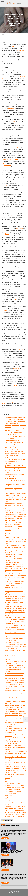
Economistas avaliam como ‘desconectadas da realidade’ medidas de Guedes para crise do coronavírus (15, 785)
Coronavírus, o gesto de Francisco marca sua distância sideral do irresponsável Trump (14, 791)
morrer (23, 268)
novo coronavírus (16, 46)
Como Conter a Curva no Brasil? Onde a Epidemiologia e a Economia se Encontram (16, 570)
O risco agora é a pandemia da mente (15, 531)
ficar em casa (19, 228)
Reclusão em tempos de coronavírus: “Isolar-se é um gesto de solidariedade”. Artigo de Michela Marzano (15, 446)
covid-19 (14, 299)
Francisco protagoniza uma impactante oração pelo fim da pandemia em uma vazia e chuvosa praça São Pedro (15, 547)
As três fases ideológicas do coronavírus (16, 751)
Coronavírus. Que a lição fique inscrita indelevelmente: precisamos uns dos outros (15, 652)
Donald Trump (7, 165)
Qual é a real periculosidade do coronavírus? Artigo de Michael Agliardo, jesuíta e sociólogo (16, 505)
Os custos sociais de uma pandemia (14, 810)
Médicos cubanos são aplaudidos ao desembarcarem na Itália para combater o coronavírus (15, 724)
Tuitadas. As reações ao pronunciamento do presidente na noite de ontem (15, 480)
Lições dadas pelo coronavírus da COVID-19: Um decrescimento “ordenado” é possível (14, 741)
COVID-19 (20, 349)
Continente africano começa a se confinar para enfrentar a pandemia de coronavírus (15, 528)
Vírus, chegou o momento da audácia (15, 581)
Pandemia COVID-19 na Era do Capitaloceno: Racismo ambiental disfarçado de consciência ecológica (14, 564)
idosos (13, 121)
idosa (3, 72)
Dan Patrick (17, 198)
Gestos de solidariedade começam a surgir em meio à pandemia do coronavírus (14, 657)
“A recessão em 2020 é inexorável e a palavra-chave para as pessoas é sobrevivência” (15, 634)
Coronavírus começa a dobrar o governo (15, 493)
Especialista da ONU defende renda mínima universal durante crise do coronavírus (14, 674)
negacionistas (20, 50)
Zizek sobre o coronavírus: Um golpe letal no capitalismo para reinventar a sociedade (15, 747)
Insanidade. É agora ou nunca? (13, 488)
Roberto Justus (17, 147)
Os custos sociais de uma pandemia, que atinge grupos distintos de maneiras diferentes (15, 776)
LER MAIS (5, 838)
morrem (4, 163)
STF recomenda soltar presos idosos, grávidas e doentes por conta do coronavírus (15, 461)
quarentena (13, 215)
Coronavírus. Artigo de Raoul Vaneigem (15, 757)
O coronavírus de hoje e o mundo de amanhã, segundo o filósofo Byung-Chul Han (15, 718)
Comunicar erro (7, 820)
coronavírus (5, 185)
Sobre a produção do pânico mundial (15, 737)
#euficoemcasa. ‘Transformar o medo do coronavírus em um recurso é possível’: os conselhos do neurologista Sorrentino (16, 814)
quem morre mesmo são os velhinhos (13, 159)
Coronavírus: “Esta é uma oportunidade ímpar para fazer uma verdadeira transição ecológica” (15, 730)
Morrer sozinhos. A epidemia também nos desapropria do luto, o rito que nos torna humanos (15, 455)
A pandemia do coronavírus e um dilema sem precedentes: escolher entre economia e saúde (15, 518)
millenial (4, 310)
